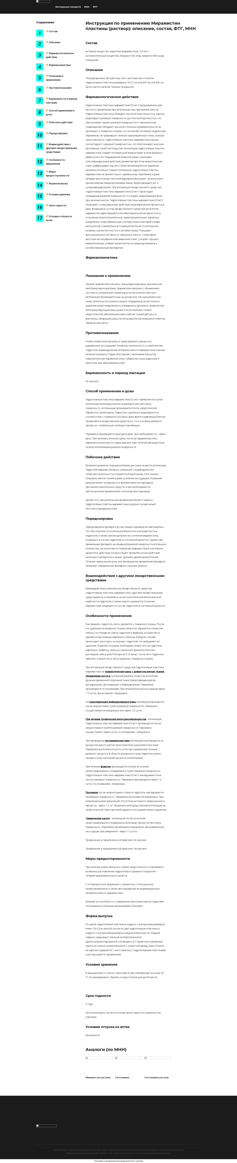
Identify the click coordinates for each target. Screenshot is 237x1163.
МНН (86, 6)
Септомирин (122, 1077)
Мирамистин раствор (98, 1077)
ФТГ (95, 6)
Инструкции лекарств (68, 6)
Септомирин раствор (156, 1077)
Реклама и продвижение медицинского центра (118, 1161)
